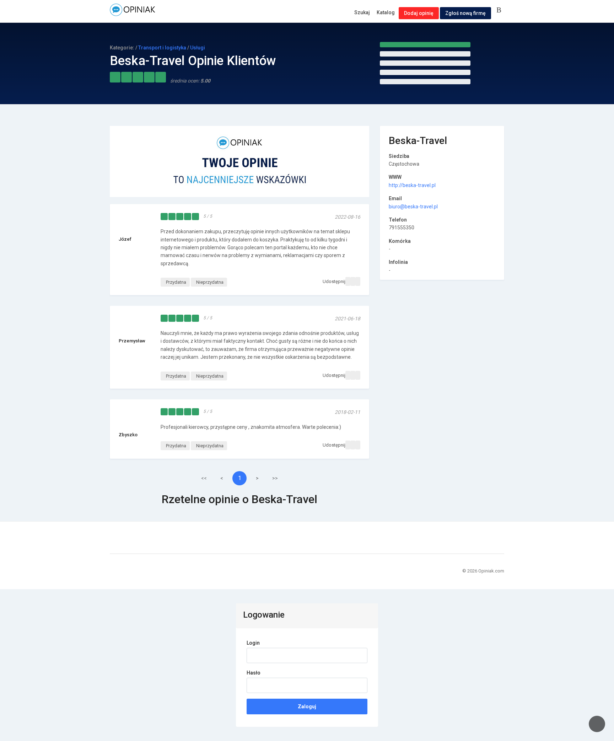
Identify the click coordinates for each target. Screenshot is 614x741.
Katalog (386, 12)
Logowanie (500, 10)
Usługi (197, 47)
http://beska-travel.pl (412, 185)
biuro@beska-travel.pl (413, 206)
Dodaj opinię (418, 13)
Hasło (253, 673)
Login (253, 643)
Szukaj (362, 12)
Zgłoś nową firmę (465, 13)
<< (204, 478)
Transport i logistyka (162, 47)
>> (275, 478)
